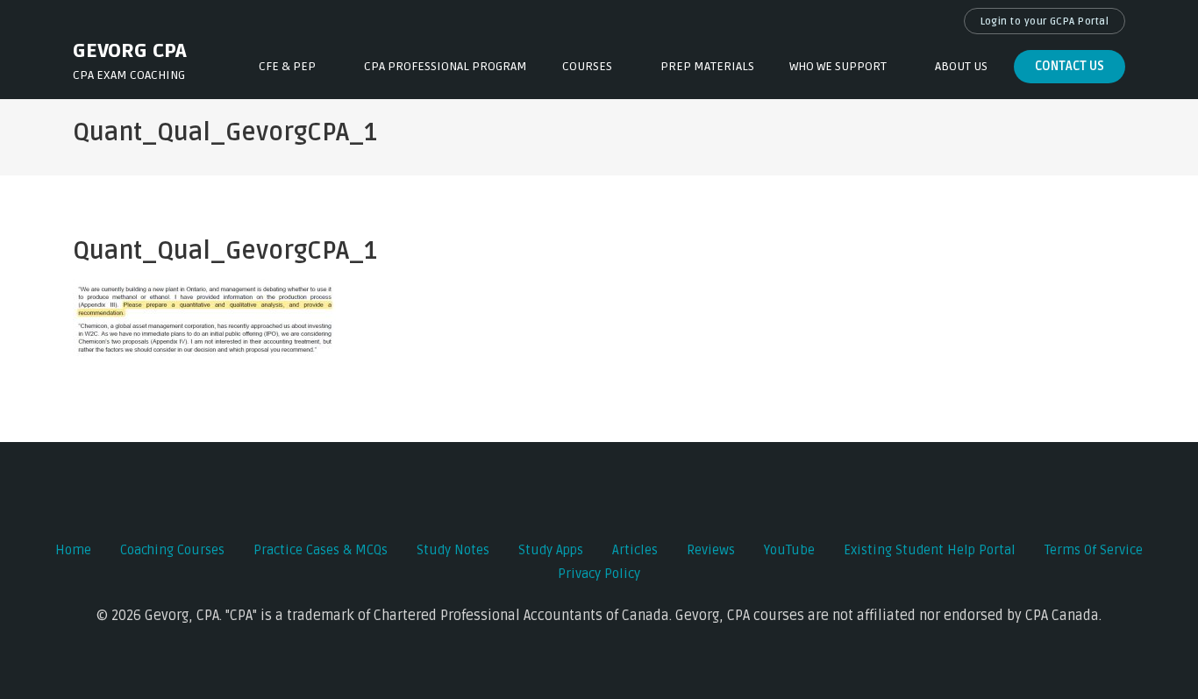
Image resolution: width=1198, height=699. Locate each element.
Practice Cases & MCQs (320, 550)
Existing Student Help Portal (930, 550)
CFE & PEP (287, 66)
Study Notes (453, 550)
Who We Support (838, 66)
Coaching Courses (172, 550)
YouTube (789, 550)
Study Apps (550, 550)
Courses (587, 66)
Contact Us (1069, 66)
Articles (635, 550)
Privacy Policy (599, 573)
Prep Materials (707, 66)
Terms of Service (1094, 550)
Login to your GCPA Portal (1045, 21)
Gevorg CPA (130, 50)
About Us (961, 66)
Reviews (711, 550)
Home (73, 550)
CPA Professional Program (445, 66)
